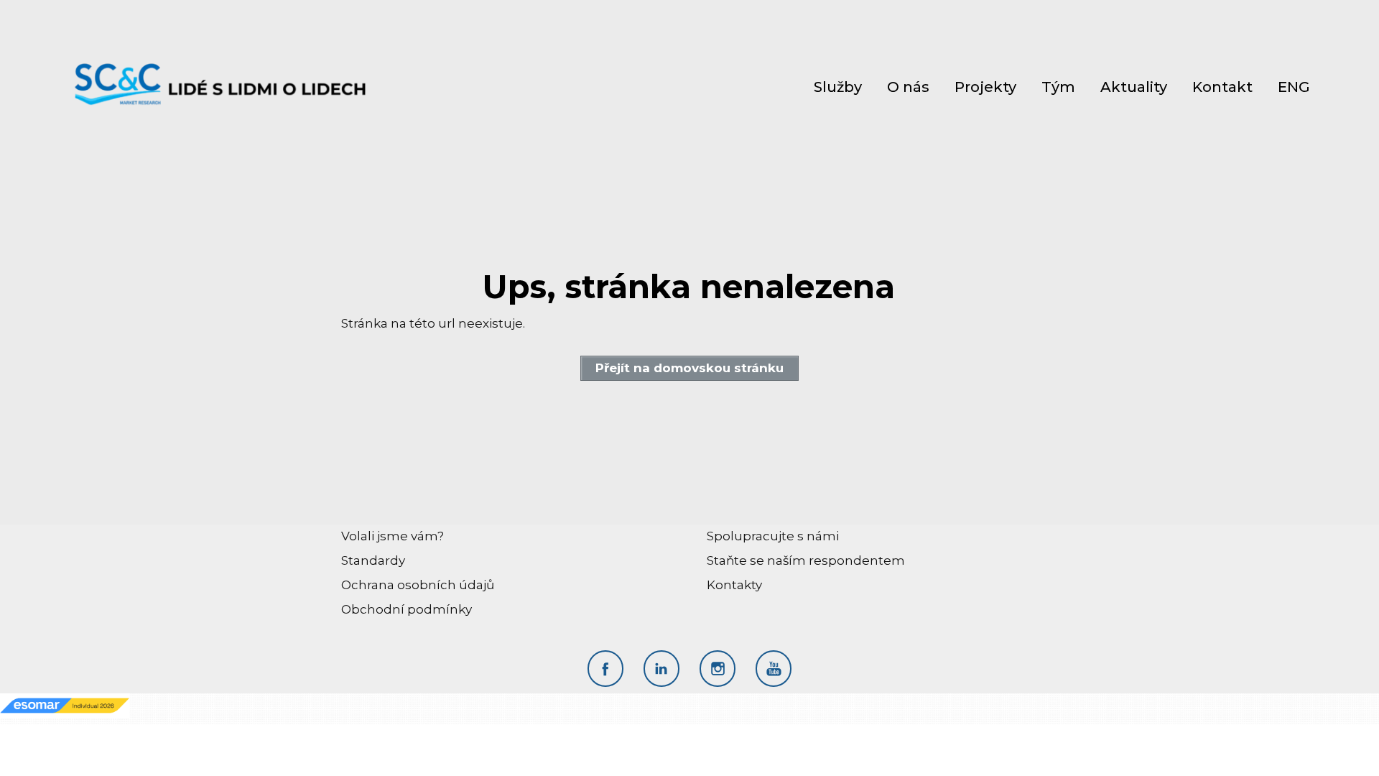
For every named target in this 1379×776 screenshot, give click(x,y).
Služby (838, 87)
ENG (1294, 87)
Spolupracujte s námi (773, 536)
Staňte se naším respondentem (806, 560)
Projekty (985, 87)
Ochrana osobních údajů (417, 585)
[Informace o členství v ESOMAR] (64, 705)
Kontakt (1222, 87)
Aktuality (1133, 87)
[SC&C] (221, 86)
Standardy (373, 560)
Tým (1058, 87)
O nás (908, 87)
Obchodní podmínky (406, 609)
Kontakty (734, 585)
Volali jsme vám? (392, 536)
